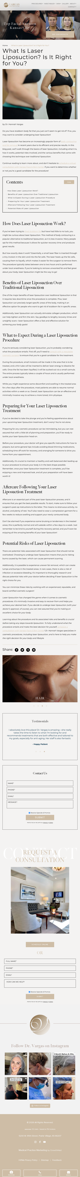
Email (68, 1175)
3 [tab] (42, 705)
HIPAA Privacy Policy (28, 1160)
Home (5, 45)
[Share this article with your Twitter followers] (22, 650)
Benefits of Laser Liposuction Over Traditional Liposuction (32, 194)
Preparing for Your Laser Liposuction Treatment (28, 201)
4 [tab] (46, 705)
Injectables (49, 4)
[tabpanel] (40, 678)
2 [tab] (38, 705)
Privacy (45, 822)
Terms (51, 822)
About (72, 4)
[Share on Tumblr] (28, 650)
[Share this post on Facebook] (16, 650)
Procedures (37, 4)
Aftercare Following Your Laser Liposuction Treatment (30, 205)
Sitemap (45, 1160)
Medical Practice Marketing (33, 1150)
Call (40, 1175)
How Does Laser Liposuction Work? (22, 191)
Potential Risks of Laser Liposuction (22, 208)
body (40, 698)
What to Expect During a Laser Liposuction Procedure (30, 198)
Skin (58, 4)
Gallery (65, 4)
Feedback (57, 1160)
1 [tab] (33, 705)
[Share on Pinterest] (34, 650)
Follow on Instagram (41, 1105)
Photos (11, 1175)
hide (69, 182)
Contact (71, 7)
